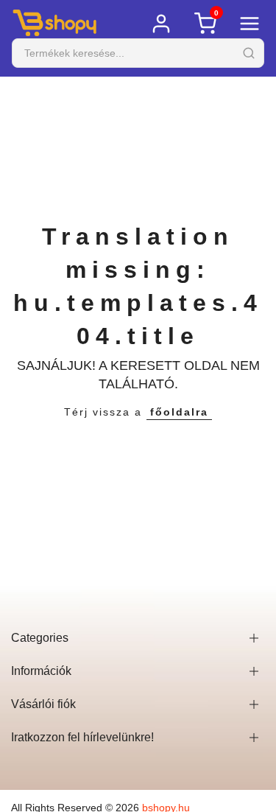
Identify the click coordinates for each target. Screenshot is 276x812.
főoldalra (179, 412)
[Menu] (249, 23)
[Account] (161, 23)
